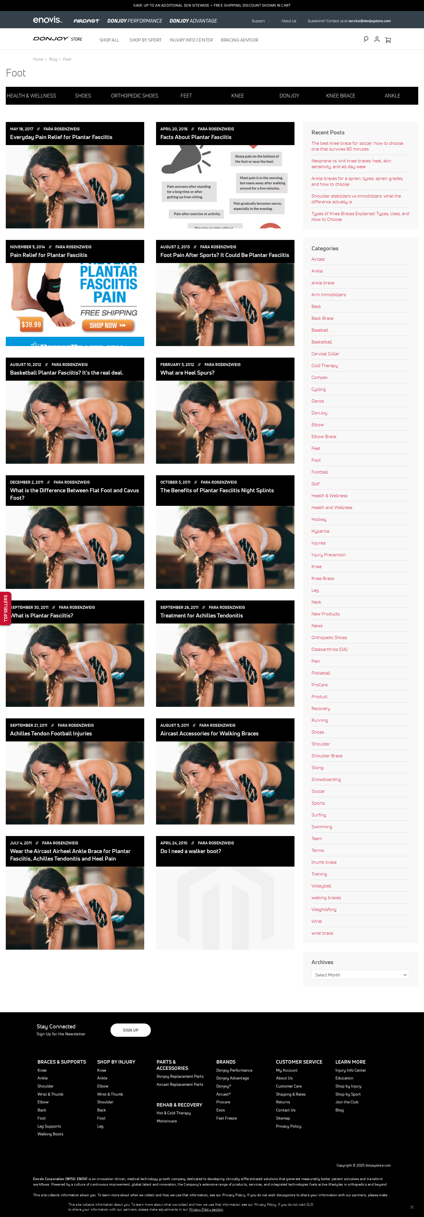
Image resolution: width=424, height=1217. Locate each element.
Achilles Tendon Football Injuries (51, 733)
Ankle (317, 271)
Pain (316, 661)
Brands (225, 1062)
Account (377, 39)
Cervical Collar (325, 353)
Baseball (320, 330)
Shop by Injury (348, 1086)
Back (316, 306)
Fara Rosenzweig (62, 129)
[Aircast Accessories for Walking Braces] (225, 783)
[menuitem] (110, 40)
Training (319, 874)
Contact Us (286, 1110)
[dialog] (212, 1207)
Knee (317, 566)
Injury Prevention (329, 554)
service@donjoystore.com (369, 20)
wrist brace (322, 933)
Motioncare (167, 1121)
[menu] (179, 40)
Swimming (322, 826)
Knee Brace (323, 578)
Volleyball (321, 886)
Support (258, 20)
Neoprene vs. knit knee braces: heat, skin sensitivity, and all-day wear (351, 163)
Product (319, 696)
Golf (316, 484)
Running (320, 720)
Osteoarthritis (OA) (330, 649)
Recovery (321, 708)
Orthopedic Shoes (329, 637)
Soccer (318, 791)
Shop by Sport (348, 1094)
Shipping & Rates (291, 1094)
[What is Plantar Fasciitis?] (75, 665)
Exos (220, 1110)
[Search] (367, 39)
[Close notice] (412, 1207)
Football (320, 472)
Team (317, 838)
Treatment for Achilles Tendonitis (201, 615)
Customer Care (289, 1086)
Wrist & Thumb (50, 1094)
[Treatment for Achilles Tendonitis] (225, 665)
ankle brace (323, 283)
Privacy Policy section (206, 1209)
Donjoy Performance (234, 1070)
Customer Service (299, 1062)
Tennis (318, 850)
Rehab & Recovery (179, 1105)
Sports (318, 803)
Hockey (319, 519)
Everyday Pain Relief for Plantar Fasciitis (61, 137)
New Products (325, 614)
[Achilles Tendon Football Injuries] (75, 783)
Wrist (317, 921)
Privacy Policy (288, 1126)
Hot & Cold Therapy (174, 1112)
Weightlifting (324, 909)
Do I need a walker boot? (190, 851)
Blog (53, 59)
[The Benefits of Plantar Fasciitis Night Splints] (225, 547)
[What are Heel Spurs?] (225, 422)
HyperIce (320, 531)
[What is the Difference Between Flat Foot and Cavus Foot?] (75, 547)
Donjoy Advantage (232, 1078)
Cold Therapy (325, 365)
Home (38, 59)
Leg (315, 590)
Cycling (319, 389)
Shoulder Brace (327, 755)
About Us (289, 20)
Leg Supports (49, 1126)
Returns (283, 1102)
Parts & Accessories (172, 1065)
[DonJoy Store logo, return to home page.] (57, 38)
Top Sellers (5, 608)
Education (344, 1078)
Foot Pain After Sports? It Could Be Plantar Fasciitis (224, 254)
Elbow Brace (324, 436)
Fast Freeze (226, 1118)
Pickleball (321, 673)
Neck (316, 602)
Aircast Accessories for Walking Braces (209, 733)
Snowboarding (326, 779)
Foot (316, 460)
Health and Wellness (332, 507)
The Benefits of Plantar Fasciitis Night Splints (217, 490)
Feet (316, 448)
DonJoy (319, 413)
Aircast (318, 259)
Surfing (319, 815)
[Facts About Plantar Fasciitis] (225, 186)
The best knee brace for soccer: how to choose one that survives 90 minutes (357, 146)
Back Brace (322, 318)
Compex (320, 377)
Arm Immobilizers (329, 294)
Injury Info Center (350, 1070)
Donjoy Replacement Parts (180, 1076)
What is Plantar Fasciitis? (41, 615)
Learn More (350, 1062)
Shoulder (321, 744)
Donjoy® (223, 1086)
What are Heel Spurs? (187, 372)
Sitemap (283, 1118)
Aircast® (223, 1094)
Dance (318, 401)
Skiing (318, 767)
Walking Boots (50, 1134)
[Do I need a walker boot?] (225, 908)
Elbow (318, 424)
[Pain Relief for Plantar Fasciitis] (75, 304)
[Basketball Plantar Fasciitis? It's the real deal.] (75, 422)
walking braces (326, 897)
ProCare (320, 685)
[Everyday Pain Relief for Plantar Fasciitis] (75, 186)
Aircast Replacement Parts (180, 1084)
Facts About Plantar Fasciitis (196, 137)
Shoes (318, 732)
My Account (287, 1070)
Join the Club (347, 1102)
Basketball (322, 342)
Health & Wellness (329, 495)
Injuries (319, 543)
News (317, 625)
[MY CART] (388, 40)
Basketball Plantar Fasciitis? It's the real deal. (66, 372)
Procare (223, 1102)
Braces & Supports (61, 1062)
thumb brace (324, 862)
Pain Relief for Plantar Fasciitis (48, 254)
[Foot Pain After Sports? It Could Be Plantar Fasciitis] (225, 304)
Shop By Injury (116, 1062)
